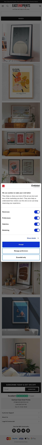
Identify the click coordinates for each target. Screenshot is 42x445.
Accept (21, 244)
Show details (31, 238)
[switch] (37, 218)
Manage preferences (21, 251)
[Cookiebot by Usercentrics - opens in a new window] (31, 186)
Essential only (21, 257)
